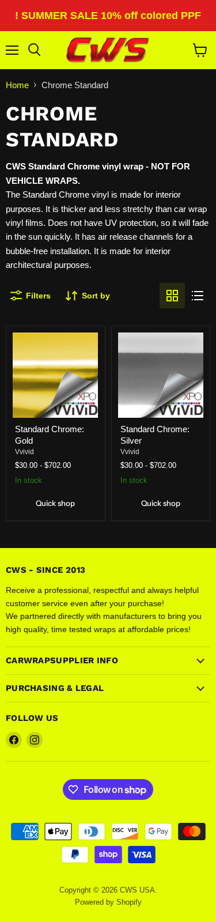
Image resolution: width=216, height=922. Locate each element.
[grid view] (172, 295)
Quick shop (55, 503)
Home (17, 85)
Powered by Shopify (108, 902)
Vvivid (24, 452)
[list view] (197, 295)
